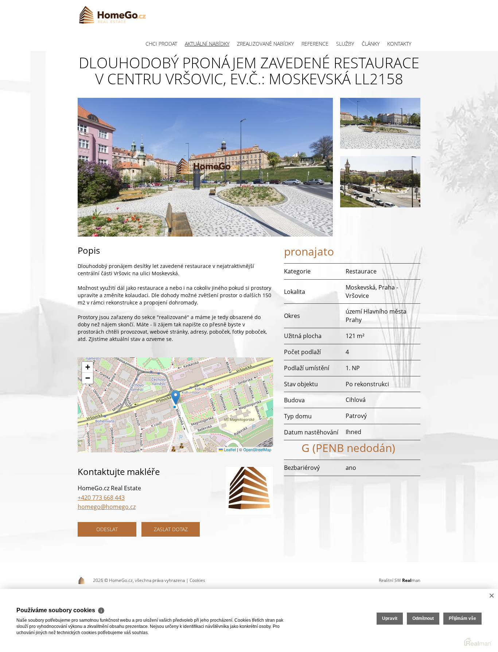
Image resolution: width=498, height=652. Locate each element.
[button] (175, 397)
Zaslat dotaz (171, 529)
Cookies (197, 580)
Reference (314, 43)
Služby (345, 43)
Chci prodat (161, 43)
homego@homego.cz (107, 507)
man (411, 580)
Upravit (389, 618)
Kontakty (399, 43)
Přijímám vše (462, 618)
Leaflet (229, 449)
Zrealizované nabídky (265, 43)
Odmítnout (423, 618)
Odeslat (107, 529)
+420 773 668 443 (101, 498)
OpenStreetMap (257, 449)
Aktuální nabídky (207, 43)
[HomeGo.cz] (112, 14)
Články (371, 43)
